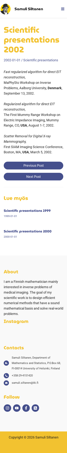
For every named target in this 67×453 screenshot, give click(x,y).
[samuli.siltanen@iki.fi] (21, 383)
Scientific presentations (40, 60)
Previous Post (33, 165)
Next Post (33, 177)
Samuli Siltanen (29, 9)
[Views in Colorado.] (50, 333)
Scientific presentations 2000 (28, 231)
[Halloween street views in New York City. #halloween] (30, 333)
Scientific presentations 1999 (27, 210)
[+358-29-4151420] (18, 375)
